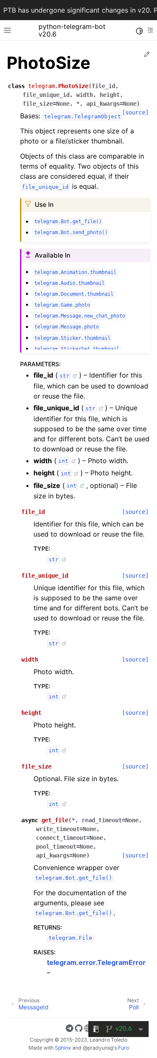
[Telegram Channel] (69, 1029)
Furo (123, 1048)
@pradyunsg (98, 1048)
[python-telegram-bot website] (88, 1029)
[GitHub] (78, 1029)
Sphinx (63, 1048)
